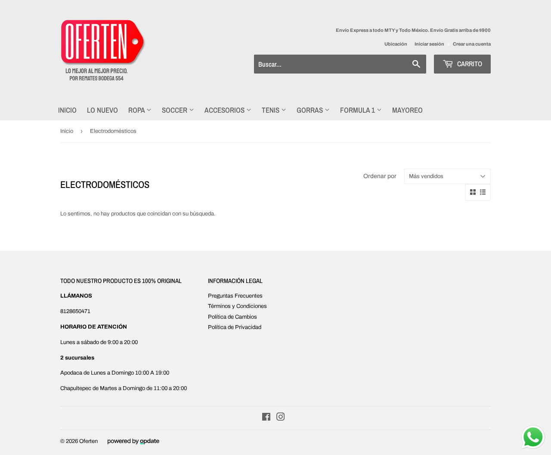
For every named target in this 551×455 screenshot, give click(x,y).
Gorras (311, 110)
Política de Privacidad (234, 327)
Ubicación (395, 43)
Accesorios (225, 110)
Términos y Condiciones (237, 306)
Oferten (88, 441)
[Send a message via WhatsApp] (533, 437)
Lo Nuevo (102, 110)
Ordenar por (379, 176)
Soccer (175, 110)
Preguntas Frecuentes (235, 296)
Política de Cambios (232, 317)
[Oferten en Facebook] (266, 418)
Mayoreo (407, 110)
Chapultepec (75, 388)
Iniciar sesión (429, 43)
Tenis (271, 110)
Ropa (137, 110)
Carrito (468, 63)
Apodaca (71, 373)
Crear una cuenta (472, 43)
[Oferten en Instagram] (280, 418)
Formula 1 (358, 110)
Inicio (67, 110)
